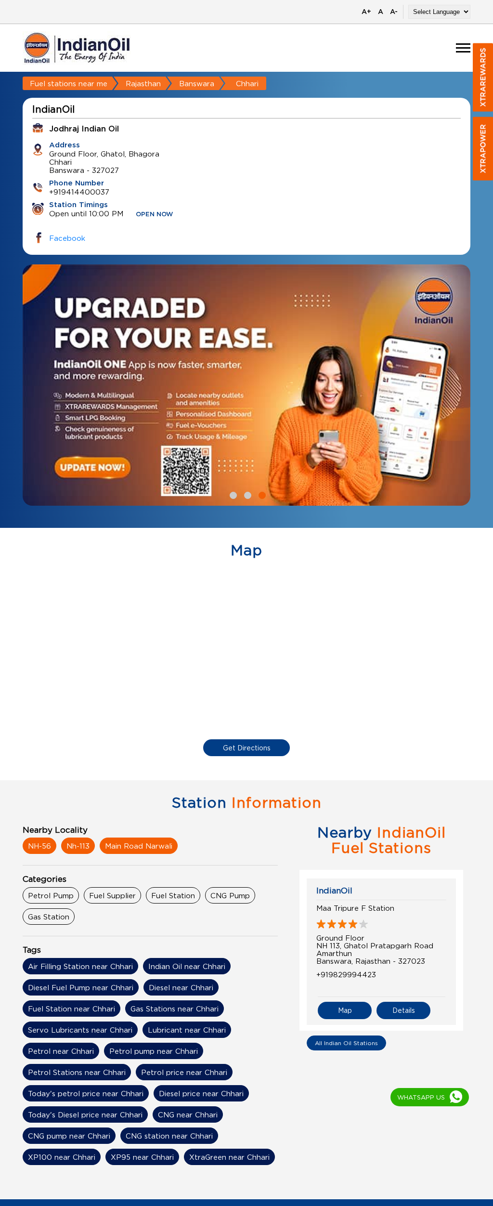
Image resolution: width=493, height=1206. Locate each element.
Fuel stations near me (68, 83)
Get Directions (247, 747)
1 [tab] (232, 494)
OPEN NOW (154, 214)
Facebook (67, 238)
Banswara (196, 83)
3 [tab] (261, 494)
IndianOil (334, 890)
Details (403, 1010)
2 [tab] (246, 494)
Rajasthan (143, 83)
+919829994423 (346, 974)
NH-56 (39, 846)
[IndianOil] (77, 48)
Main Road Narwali (138, 846)
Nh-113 (78, 846)
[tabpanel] (246, 385)
